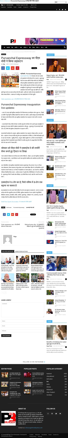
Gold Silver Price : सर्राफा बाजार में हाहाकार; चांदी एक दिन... (60, 175)
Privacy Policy (33, 7)
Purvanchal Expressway (18, 207)
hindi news (8, 207)
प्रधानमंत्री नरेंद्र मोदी (25, 76)
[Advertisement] (34, 24)
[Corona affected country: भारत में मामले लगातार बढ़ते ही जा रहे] (27, 374)
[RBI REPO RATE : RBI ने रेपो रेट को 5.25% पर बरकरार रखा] (50, 167)
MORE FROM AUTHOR (21, 251)
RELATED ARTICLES (7, 251)
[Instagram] (59, 10)
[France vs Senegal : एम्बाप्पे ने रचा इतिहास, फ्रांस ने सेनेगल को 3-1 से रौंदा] (50, 292)
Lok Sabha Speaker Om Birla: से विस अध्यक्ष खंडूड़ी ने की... (15, 374)
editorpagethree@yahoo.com (33, 428)
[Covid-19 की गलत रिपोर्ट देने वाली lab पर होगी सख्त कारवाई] (27, 392)
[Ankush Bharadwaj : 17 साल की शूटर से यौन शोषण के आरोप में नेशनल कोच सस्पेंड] (50, 301)
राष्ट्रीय (16, 47)
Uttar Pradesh (51, 392)
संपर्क (46, 47)
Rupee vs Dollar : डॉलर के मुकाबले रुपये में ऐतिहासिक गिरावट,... (60, 158)
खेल (42, 47)
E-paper (20, 7)
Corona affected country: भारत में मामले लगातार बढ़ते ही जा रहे (38, 374)
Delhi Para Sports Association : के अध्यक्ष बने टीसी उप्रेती (16, 201)
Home (1, 1)
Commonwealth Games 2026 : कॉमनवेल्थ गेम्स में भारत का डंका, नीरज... (56, 275)
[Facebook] (56, 10)
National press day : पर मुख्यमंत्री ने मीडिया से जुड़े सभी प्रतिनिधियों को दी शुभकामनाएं (34, 226)
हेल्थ (30, 47)
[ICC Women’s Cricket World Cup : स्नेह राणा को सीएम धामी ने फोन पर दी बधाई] (50, 311)
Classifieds (9, 7)
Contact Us (25, 7)
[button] (65, 47)
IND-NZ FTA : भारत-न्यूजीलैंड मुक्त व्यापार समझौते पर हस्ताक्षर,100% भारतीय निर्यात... (56, 142)
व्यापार (21, 47)
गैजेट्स (33, 47)
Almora (49, 387)
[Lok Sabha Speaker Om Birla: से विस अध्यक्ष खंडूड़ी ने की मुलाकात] (4, 374)
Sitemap (40, 436)
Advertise (3, 7)
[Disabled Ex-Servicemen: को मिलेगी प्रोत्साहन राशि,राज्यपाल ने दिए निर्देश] (4, 384)
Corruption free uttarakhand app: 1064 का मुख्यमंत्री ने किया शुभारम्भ (15, 393)
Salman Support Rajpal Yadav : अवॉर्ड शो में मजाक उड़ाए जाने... (60, 93)
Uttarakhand (50, 376)
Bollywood (50, 389)
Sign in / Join (34, 5)
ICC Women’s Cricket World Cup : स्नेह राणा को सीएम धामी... (60, 311)
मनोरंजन (25, 47)
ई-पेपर (37, 47)
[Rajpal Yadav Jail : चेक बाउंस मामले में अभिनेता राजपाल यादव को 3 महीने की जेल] (57, 65)
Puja (4, 64)
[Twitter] (62, 10)
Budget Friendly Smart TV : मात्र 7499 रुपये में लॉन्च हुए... (61, 233)
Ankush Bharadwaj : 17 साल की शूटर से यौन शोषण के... (60, 302)
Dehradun (50, 379)
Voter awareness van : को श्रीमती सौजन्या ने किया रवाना (15, 99)
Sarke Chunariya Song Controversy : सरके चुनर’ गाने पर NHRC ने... (60, 102)
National (7, 1)
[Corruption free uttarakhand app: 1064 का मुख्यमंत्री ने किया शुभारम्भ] (4, 393)
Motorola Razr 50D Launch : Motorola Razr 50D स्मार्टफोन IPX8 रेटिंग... (60, 223)
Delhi (48, 384)
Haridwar (49, 395)
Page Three (49, 346)
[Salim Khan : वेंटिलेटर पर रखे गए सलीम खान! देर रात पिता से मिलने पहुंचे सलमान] (50, 111)
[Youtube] (65, 10)
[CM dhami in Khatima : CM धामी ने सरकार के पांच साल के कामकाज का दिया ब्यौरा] (27, 384)
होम (4, 47)
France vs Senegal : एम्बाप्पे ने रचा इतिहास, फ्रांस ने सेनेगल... (61, 292)
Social (15, 7)
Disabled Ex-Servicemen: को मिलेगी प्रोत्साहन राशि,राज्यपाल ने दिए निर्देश (15, 384)
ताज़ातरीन (8, 47)
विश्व (12, 47)
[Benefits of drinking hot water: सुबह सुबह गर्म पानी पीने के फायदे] (57, 332)
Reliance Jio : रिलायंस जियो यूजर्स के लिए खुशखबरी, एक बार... (61, 242)
